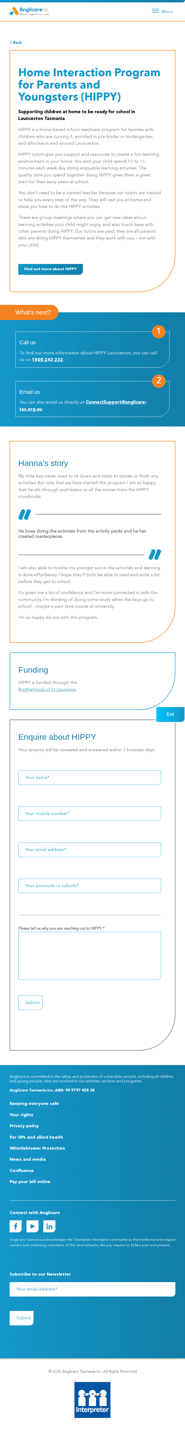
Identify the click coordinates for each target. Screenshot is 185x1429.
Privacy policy (24, 1126)
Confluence (22, 1171)
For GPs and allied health (36, 1137)
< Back (16, 43)
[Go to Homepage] (29, 11)
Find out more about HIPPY (50, 269)
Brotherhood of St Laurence (46, 690)
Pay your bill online (30, 1182)
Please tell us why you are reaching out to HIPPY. (61, 929)
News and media (28, 1159)
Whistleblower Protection (37, 1148)
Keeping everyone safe (34, 1104)
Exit (170, 714)
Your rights (21, 1115)
